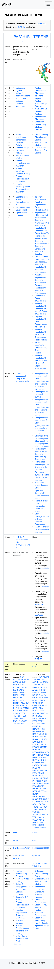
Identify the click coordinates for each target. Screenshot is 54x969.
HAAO (35, 731)
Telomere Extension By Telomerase (40, 456)
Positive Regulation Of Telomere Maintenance (40, 289)
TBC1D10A (37, 806)
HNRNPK (43, 739)
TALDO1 (42, 804)
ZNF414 (43, 827)
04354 (15, 840)
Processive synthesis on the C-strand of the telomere (42, 476)
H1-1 (40, 726)
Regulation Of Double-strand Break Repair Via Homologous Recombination (42, 233)
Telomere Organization (40, 913)
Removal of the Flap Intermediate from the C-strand (41, 505)
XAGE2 (41, 822)
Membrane (20, 106)
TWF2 (34, 817)
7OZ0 (34, 865)
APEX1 (35, 689)
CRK (41, 702)
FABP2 (41, 721)
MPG (40, 749)
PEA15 (41, 773)
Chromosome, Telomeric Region (41, 96)
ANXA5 (41, 684)
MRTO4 (35, 752)
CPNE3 (35, 702)
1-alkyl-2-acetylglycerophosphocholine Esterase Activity (23, 139)
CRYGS (43, 705)
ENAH (40, 715)
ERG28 (24, 687)
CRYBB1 (36, 705)
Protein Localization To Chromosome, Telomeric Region (41, 347)
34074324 (39, 659)
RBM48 (26, 708)
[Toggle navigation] (48, 4)
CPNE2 (42, 700)
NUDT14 (42, 757)
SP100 (35, 804)
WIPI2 (35, 822)
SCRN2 (35, 801)
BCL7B (35, 695)
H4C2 (42, 728)
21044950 (41, 23)
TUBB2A (22, 718)
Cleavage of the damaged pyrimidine (41, 394)
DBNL (41, 708)
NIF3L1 (16, 702)
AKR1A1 (40, 679)
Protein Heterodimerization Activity (22, 179)
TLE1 (24, 715)
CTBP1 (35, 708)
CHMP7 (25, 679)
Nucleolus (20, 925)
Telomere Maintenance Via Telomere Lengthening (42, 245)
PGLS (34, 775)
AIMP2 (46, 676)
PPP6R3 (43, 780)
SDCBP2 (17, 710)
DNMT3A (44, 713)
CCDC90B (17, 679)
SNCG (46, 801)
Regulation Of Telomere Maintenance (40, 269)
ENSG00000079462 (21, 848)
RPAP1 (35, 796)
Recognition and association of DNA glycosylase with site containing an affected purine (42, 407)
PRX (41, 783)
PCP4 (34, 773)
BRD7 (21, 676)
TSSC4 (45, 814)
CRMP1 (23, 682)
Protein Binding (22, 147)
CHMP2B (44, 697)
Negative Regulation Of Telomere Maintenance (40, 278)
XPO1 (34, 825)
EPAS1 (35, 718)
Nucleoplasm (40, 116)
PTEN (46, 783)
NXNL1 (43, 760)
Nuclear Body (40, 124)
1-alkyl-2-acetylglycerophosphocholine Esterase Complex (23, 98)
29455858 (44, 568)
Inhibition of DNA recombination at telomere (42, 529)
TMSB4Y (36, 812)
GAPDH (22, 689)
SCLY (46, 799)
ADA (40, 676)
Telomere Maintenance (40, 198)
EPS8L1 (42, 718)
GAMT (42, 723)
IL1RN (39, 741)
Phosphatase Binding (40, 138)
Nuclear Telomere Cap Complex (41, 103)
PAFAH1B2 (18, 705)
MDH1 (35, 749)
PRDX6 (35, 783)
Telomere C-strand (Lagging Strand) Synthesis (41, 486)
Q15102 (16, 858)
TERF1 (23, 713)
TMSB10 (42, 809)
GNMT (35, 726)
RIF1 (41, 793)
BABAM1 (36, 692)
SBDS (41, 799)
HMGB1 (43, 734)
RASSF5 (42, 788)
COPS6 (16, 682)
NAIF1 (35, 754)
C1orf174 (42, 695)
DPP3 (34, 715)
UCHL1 (41, 817)
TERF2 (35, 809)
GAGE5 (35, 723)
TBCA (44, 806)
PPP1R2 (36, 780)
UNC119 (16, 721)
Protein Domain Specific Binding (42, 924)
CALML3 (36, 697)
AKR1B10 (36, 682)
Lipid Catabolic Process (22, 213)
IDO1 (34, 741)
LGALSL (43, 744)
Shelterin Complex (38, 128)
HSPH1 (16, 695)
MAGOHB (36, 747)
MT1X (41, 752)
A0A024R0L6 (18, 855)
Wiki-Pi (7, 4)
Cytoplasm (20, 87)
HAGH (41, 731)
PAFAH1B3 (22, 38)
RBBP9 (35, 791)
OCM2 (35, 762)
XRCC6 (24, 721)
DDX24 (16, 684)
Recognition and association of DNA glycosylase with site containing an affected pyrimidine (42, 381)
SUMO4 (16, 713)
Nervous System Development (23, 208)
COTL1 (35, 700)
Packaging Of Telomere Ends (41, 450)
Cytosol (19, 90)
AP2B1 (44, 687)
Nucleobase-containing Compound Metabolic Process (40, 891)
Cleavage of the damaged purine (41, 437)
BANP (43, 692)
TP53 (15, 718)
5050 (15, 832)
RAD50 (35, 788)
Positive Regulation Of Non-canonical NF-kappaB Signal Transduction (41, 362)
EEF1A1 (16, 687)
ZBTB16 (16, 723)
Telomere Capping (39, 252)
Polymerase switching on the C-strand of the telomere (42, 465)
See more (17, 944)
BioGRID (21, 26)
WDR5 (41, 819)
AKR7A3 (44, 682)
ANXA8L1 (36, 687)
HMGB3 (35, 736)
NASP (40, 754)
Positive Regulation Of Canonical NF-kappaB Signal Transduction (41, 308)
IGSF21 (23, 695)
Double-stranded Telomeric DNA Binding (22, 931)
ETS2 (34, 721)
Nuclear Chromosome (40, 89)
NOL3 (46, 754)
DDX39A (35, 713)
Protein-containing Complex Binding (23, 171)
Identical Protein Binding (22, 156)
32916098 (39, 604)
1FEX (34, 863)
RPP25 (42, 796)
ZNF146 (35, 827)
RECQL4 (43, 791)
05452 (34, 840)
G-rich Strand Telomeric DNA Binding (41, 150)
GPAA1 (35, 666)
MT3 (47, 752)
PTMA (35, 786)
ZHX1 (23, 723)
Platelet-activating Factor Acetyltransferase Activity (23, 188)
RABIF (41, 786)
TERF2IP (40, 36)
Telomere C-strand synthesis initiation (42, 495)
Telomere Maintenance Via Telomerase (42, 223)
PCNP (45, 770)
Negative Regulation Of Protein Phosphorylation (41, 206)
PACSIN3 (36, 767)
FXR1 (15, 689)
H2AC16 (35, 728)
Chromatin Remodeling (40, 919)
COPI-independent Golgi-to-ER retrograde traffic (22, 377)
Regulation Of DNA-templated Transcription (41, 215)
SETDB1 (25, 710)
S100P (35, 799)
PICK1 (26, 705)
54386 (34, 832)
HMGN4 (35, 739)
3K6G (40, 863)
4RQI (45, 863)
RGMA (35, 793)
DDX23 (35, 710)
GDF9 (21, 692)
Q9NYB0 (36, 855)
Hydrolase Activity (20, 151)
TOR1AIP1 (36, 814)
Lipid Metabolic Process (22, 198)
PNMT (45, 778)
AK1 (34, 679)
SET (41, 801)
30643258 (39, 614)
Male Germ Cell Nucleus (41, 110)
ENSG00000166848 (40, 848)
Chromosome (40, 119)
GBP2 (15, 692)
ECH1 (22, 684)
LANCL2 (35, 744)
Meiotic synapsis (42, 446)
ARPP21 (42, 689)
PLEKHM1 (17, 708)
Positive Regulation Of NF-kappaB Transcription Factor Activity (41, 334)
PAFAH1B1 (24, 702)
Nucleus (38, 113)
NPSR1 (35, 757)
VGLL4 (35, 819)
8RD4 (40, 865)
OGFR (41, 762)
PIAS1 (35, 778)
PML (40, 778)
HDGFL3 (36, 734)
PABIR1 (35, 765)
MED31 (16, 700)
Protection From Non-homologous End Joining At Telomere (42, 260)
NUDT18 (35, 760)
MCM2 (44, 747)
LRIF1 (20, 697)
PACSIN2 (44, 765)
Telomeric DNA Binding (41, 143)
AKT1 (34, 684)
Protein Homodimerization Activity (23, 163)
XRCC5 (41, 825)
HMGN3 (43, 736)
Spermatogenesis (22, 203)
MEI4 (22, 700)
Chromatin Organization (40, 900)
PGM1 (40, 775)
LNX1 (15, 697)
